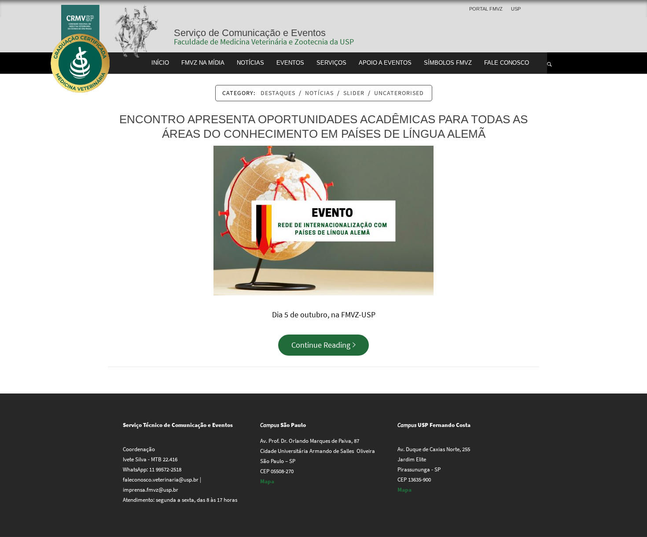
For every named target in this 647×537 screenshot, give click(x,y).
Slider (353, 93)
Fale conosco (506, 63)
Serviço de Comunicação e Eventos (250, 32)
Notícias (250, 63)
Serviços (331, 63)
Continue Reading (320, 345)
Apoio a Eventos (385, 63)
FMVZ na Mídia (202, 63)
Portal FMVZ (486, 8)
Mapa (267, 481)
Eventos (290, 63)
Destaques (278, 93)
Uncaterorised (399, 93)
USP (516, 8)
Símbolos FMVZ (448, 63)
